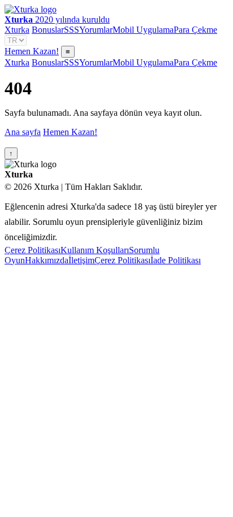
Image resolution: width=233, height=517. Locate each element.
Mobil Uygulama (143, 29)
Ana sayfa (23, 132)
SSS (71, 29)
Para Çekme (195, 29)
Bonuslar (48, 29)
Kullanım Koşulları (95, 250)
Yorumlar (96, 29)
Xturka (17, 29)
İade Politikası (175, 260)
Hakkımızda (46, 260)
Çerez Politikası (33, 250)
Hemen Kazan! (32, 51)
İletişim (81, 260)
